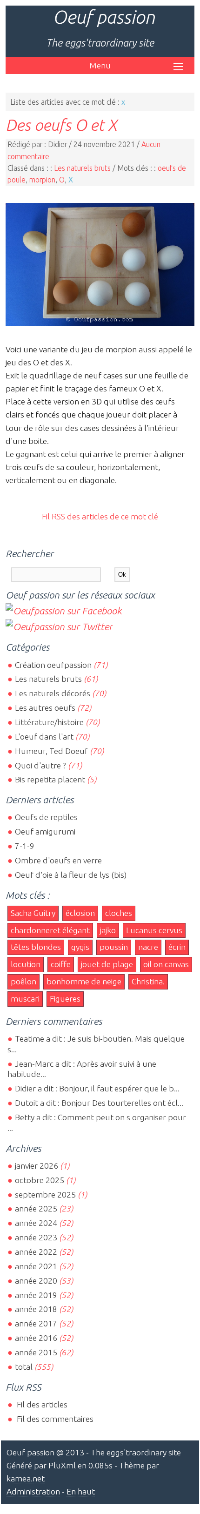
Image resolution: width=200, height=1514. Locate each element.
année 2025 (36, 1208)
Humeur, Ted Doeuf (51, 751)
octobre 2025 (39, 1180)
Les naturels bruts (82, 168)
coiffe (61, 964)
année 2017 (36, 1323)
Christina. (148, 981)
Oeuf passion (104, 17)
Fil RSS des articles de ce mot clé (100, 516)
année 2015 (36, 1352)
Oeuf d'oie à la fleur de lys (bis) (71, 874)
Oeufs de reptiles (46, 817)
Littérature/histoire (49, 722)
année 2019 (36, 1295)
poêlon (23, 981)
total (24, 1366)
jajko (108, 930)
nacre (148, 946)
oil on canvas (166, 964)
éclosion (80, 912)
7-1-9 (24, 845)
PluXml (62, 1465)
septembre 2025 (45, 1194)
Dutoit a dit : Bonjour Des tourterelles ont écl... (99, 1102)
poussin (114, 946)
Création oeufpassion (53, 664)
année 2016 (36, 1337)
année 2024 (36, 1222)
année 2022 (36, 1251)
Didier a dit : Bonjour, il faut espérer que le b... (97, 1088)
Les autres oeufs (45, 707)
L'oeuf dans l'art (44, 736)
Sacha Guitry (33, 912)
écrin (177, 946)
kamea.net (26, 1478)
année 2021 (36, 1266)
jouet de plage (107, 964)
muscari (25, 998)
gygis (80, 946)
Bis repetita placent (50, 779)
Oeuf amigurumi (45, 831)
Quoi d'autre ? (40, 765)
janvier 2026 (36, 1165)
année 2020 (36, 1280)
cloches (118, 912)
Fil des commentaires (54, 1418)
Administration (33, 1491)
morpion (42, 179)
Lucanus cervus (154, 930)
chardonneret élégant (50, 930)
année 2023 (36, 1237)
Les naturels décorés (52, 693)
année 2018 (36, 1309)
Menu (100, 65)
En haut (81, 1491)
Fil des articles (41, 1404)
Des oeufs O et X (61, 125)
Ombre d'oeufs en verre (58, 860)
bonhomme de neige (84, 981)
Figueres (65, 998)
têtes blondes (36, 946)
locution (25, 964)
